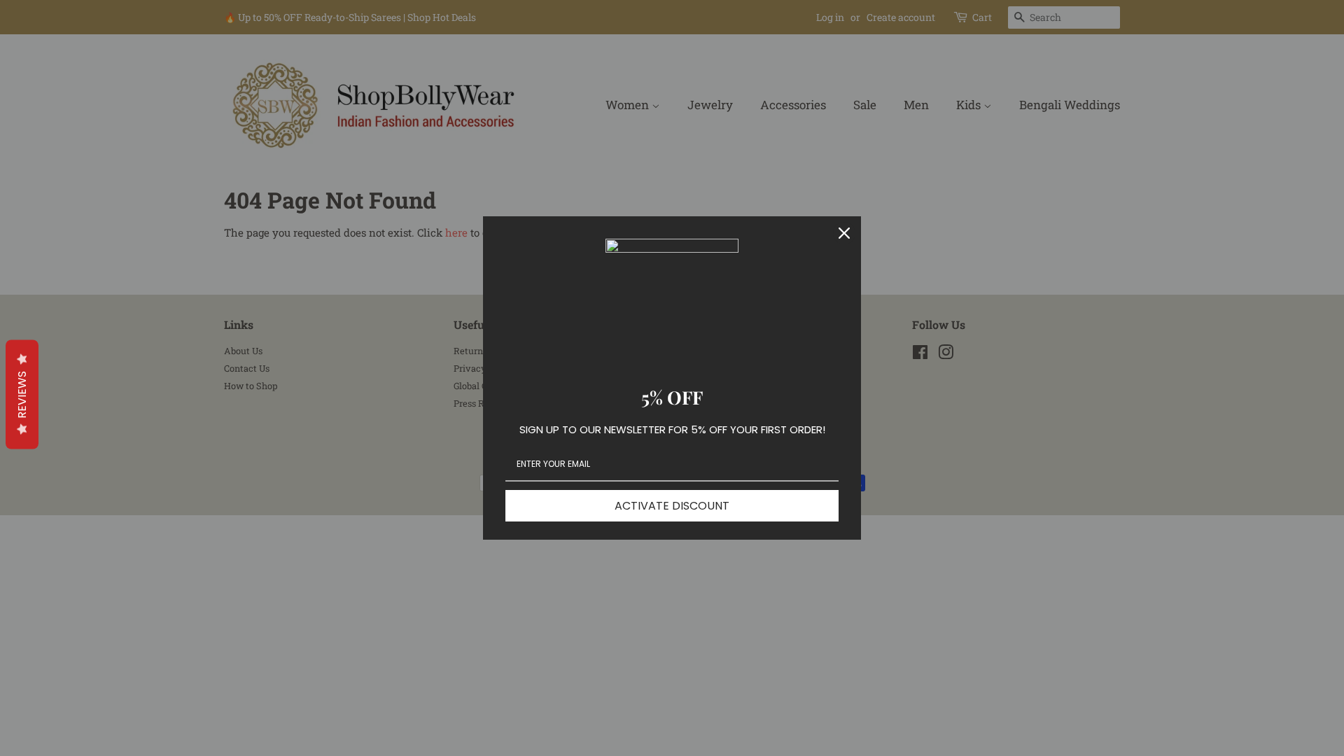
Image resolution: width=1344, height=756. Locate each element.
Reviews (22, 395)
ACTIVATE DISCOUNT (672, 506)
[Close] (844, 233)
